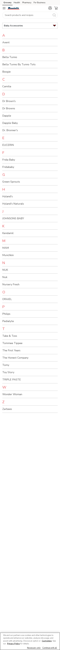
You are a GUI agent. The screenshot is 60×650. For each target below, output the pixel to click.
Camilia (6, 86)
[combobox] (30, 15)
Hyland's (7, 196)
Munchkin (8, 255)
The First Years (11, 350)
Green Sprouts (11, 181)
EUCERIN (8, 145)
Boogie (6, 71)
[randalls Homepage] (13, 8)
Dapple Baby (10, 123)
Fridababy (8, 167)
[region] (30, 641)
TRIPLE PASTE (11, 379)
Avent (6, 42)
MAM (5, 248)
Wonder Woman (12, 394)
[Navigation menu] (4, 8)
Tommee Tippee (12, 343)
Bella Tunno (9, 57)
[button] (50, 8)
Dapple (6, 115)
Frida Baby (8, 159)
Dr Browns (8, 108)
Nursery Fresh (10, 284)
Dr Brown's (9, 101)
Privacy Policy (13, 643)
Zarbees (7, 409)
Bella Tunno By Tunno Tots (19, 64)
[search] (54, 15)
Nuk (4, 277)
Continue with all (49, 648)
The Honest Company (15, 357)
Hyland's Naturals (13, 203)
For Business (39, 2)
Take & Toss (9, 336)
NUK (5, 270)
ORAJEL (7, 299)
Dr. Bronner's (10, 130)
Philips (6, 314)
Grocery (7, 2)
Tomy (5, 365)
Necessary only (34, 648)
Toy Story (8, 372)
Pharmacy (26, 2)
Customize (47, 641)
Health (17, 2)
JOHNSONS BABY (13, 218)
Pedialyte (8, 321)
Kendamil (8, 233)
